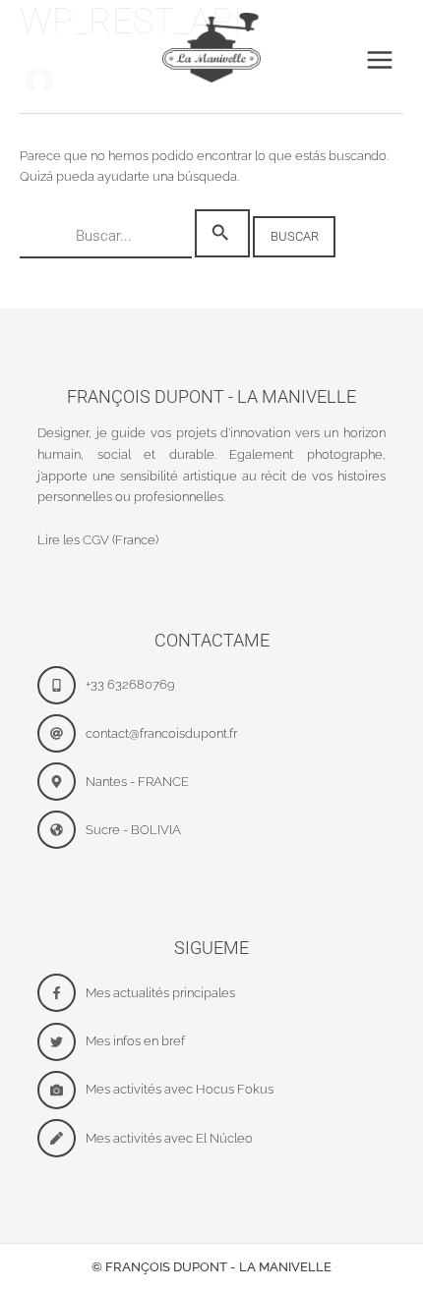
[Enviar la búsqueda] (222, 233)
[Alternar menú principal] (379, 60)
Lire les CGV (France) (97, 540)
